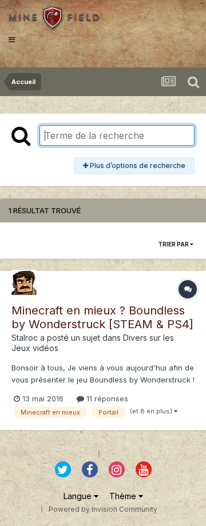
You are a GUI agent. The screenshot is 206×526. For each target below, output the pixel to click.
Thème (123, 496)
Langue (79, 496)
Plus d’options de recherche (136, 165)
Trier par (174, 244)
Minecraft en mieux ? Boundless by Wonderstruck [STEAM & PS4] (102, 317)
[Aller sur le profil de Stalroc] (24, 282)
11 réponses (106, 398)
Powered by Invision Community (103, 509)
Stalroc (24, 337)
